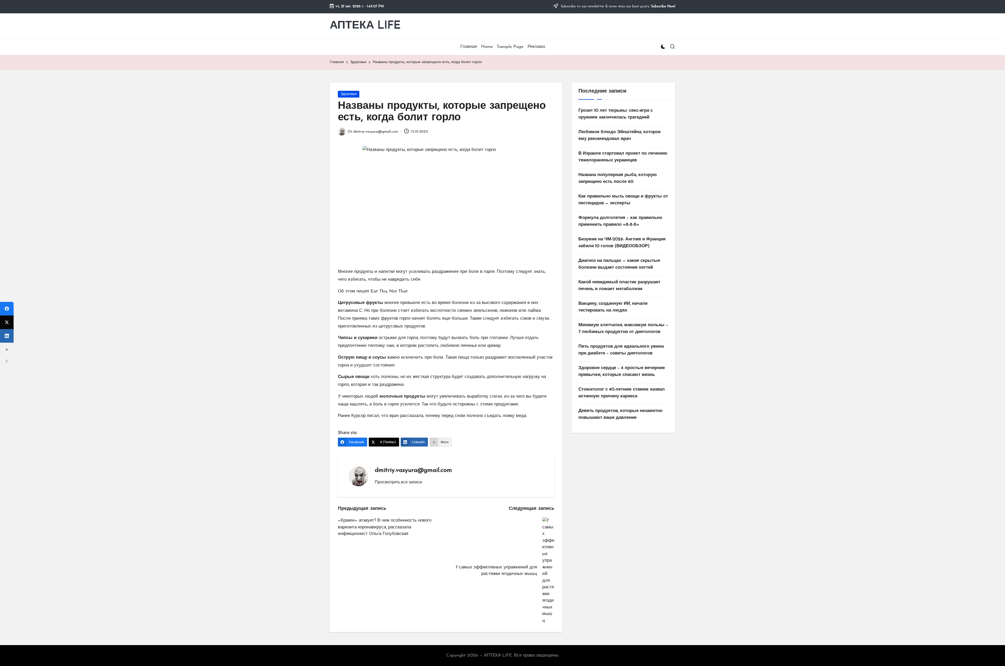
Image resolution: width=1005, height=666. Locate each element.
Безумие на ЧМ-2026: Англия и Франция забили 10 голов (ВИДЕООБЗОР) (622, 242)
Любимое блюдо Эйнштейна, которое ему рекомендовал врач (619, 135)
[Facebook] (7, 308)
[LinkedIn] (7, 336)
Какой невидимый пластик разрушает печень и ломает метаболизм (619, 285)
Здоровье (348, 94)
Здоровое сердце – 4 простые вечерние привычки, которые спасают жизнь (621, 371)
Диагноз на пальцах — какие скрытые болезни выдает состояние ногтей (619, 264)
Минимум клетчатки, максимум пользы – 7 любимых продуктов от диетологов (623, 328)
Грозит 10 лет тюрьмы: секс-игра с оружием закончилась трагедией (615, 114)
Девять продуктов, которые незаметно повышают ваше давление (620, 414)
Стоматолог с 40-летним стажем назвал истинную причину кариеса (621, 392)
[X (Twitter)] (7, 322)
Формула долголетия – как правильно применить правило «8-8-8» (620, 221)
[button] (398, 482)
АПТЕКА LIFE (365, 25)
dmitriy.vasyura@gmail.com (413, 470)
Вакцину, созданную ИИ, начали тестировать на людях (612, 307)
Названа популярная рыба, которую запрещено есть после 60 (617, 178)
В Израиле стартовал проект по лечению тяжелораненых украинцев (622, 156)
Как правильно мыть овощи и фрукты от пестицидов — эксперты (623, 199)
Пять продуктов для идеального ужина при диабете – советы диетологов (621, 349)
